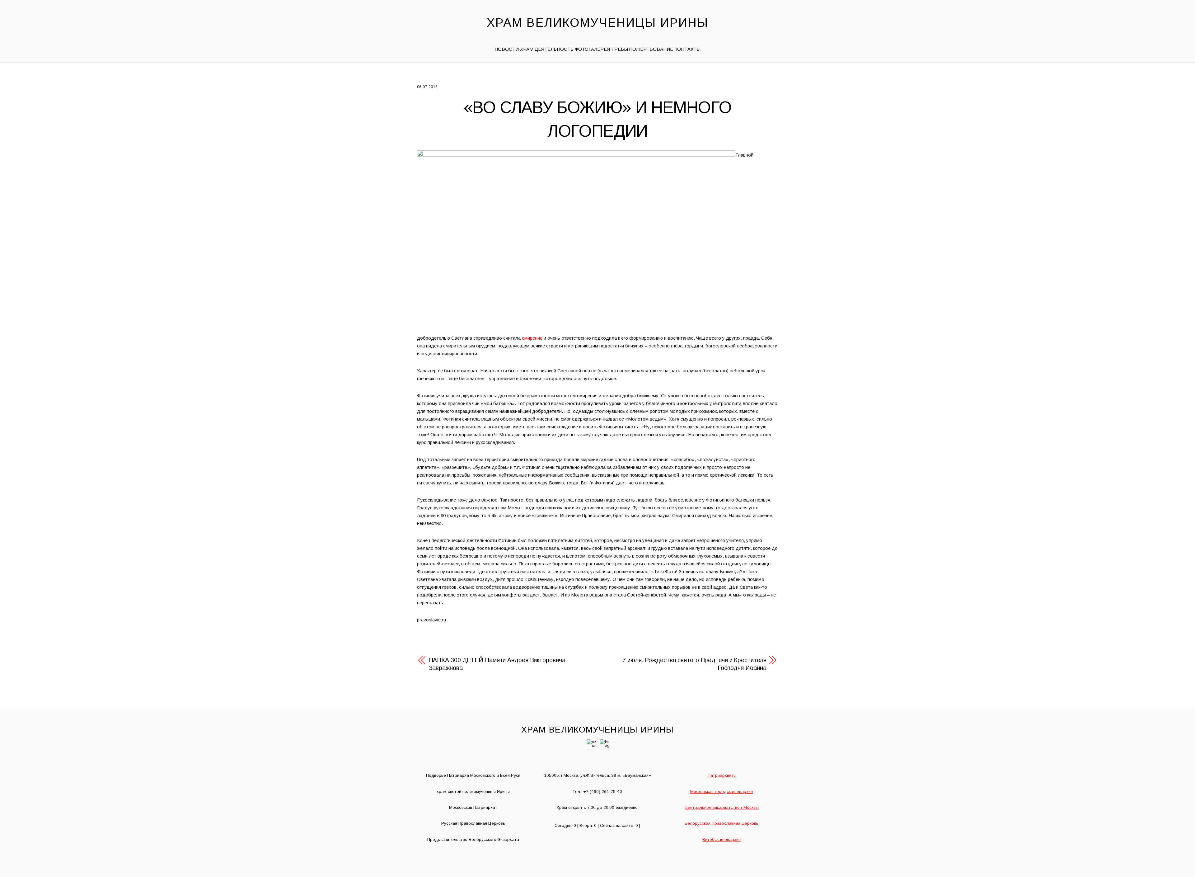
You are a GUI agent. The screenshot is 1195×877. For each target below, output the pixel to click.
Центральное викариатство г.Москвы (722, 807)
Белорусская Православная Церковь (721, 823)
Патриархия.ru (722, 775)
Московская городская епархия (721, 791)
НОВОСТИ (506, 49)
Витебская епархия (721, 839)
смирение (532, 338)
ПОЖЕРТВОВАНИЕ (651, 49)
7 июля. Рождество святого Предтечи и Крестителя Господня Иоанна (694, 664)
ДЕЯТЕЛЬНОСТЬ (554, 49)
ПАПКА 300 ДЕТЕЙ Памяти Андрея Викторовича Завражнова (497, 664)
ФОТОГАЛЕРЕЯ (592, 49)
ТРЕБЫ (619, 49)
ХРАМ (526, 49)
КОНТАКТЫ (687, 49)
